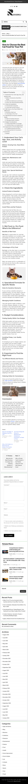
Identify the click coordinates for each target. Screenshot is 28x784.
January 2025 (6, 691)
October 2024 (6, 700)
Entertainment (6, 741)
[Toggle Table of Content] (22, 92)
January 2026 (6, 655)
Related (7, 133)
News (4, 765)
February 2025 (6, 688)
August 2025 (6, 670)
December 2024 (6, 694)
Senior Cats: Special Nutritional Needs (14, 102)
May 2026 (5, 643)
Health (4, 750)
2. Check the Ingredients (10, 104)
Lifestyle (5, 762)
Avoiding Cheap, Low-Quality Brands (15, 125)
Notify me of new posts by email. (13, 531)
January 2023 (6, 718)
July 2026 (5, 637)
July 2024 (5, 709)
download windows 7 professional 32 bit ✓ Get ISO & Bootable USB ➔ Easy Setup (14, 560)
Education (5, 738)
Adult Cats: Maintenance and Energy (14, 100)
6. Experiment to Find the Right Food (13, 126)
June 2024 (5, 712)
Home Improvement (7, 753)
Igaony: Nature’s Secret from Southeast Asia (13, 618)
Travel (4, 774)
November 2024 (6, 697)
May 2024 (5, 715)
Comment (7, 485)
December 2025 (6, 658)
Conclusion (7, 131)
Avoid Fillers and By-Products (13, 107)
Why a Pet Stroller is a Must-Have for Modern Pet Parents (7, 446)
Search (4, 588)
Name (6, 502)
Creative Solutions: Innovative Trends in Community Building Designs (12, 1)
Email (5, 509)
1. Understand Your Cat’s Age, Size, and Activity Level (14, 95)
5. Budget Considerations (10, 122)
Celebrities (5, 735)
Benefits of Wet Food (11, 112)
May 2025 (5, 679)
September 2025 (7, 667)
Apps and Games (7, 726)
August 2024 (6, 706)
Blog (4, 41)
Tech (4, 771)
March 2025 (6, 685)
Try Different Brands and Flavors (13, 128)
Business (5, 732)
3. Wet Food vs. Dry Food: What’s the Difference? (13, 109)
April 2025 (5, 682)
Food (4, 747)
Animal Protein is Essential (12, 105)
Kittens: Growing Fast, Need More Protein (13, 98)
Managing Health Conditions (13, 120)
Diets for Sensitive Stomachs (12, 118)
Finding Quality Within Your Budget (14, 123)
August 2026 (6, 634)
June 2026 (5, 640)
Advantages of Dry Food (12, 113)
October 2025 (6, 664)
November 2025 (6, 661)
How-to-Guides (6, 756)
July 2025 (5, 673)
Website (6, 515)
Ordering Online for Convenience (14, 130)
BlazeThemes (17, 781)
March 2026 (6, 649)
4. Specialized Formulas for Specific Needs (13, 116)
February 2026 (6, 652)
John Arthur (6, 50)
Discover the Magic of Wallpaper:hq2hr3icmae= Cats (8, 433)
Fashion (5, 744)
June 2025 (5, 676)
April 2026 (5, 646)
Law (4, 759)
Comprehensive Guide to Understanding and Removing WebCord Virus (16, 549)
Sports (4, 768)
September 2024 (7, 703)
